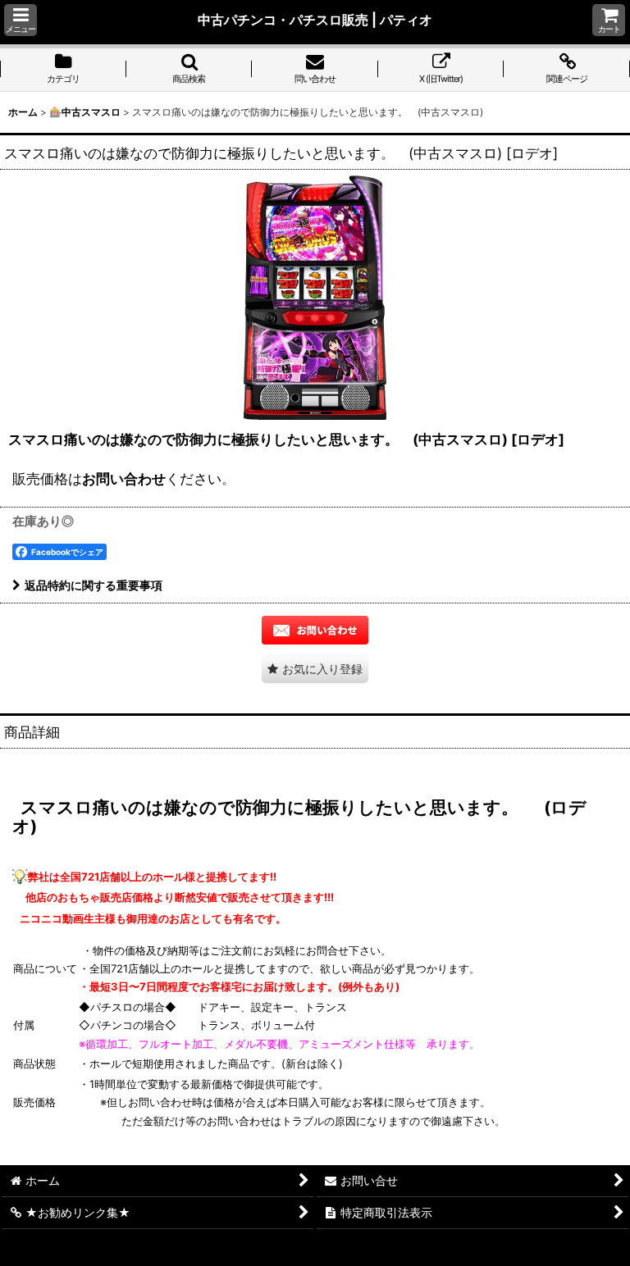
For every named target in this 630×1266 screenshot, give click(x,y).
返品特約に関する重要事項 (93, 585)
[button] (20, 20)
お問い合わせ (124, 478)
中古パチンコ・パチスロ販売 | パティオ (315, 19)
